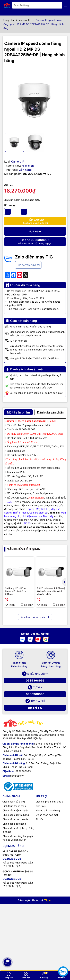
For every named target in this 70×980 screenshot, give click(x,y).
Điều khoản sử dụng (14, 801)
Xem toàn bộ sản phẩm (33, 617)
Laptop (30, 509)
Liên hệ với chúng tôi (28, 264)
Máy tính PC (42, 509)
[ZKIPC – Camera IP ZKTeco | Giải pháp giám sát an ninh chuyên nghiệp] (51, 571)
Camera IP (17, 161)
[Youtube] (38, 639)
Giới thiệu (41, 806)
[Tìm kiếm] (57, 5)
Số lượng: (9, 205)
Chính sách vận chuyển (15, 810)
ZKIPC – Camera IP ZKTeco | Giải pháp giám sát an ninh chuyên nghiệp (51, 591)
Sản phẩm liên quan (23, 549)
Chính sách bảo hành (14, 823)
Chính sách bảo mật (47, 814)
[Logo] (6, 5)
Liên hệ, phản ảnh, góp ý (49, 801)
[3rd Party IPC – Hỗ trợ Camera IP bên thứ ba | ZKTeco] (19, 571)
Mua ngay (35, 231)
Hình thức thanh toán (14, 806)
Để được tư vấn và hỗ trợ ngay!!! (35, 241)
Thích (11, 604)
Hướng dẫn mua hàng (48, 810)
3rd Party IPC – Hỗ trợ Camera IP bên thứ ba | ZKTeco (16, 591)
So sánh (28, 604)
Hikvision (28, 165)
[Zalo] (22, 639)
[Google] (46, 639)
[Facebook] (30, 639)
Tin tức (40, 819)
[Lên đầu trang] (7, 951)
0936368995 (35, 680)
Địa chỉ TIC (35, 707)
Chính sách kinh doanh (15, 819)
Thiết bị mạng (20, 512)
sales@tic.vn (17, 775)
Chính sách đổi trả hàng (16, 814)
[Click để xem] (35, 99)
